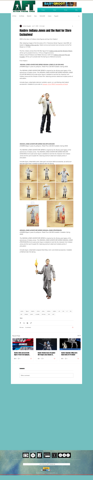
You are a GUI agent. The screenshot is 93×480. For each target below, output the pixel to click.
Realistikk (29, 16)
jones (43, 311)
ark (59, 311)
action (22, 311)
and (53, 314)
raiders (54, 311)
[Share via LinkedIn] (27, 323)
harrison (44, 314)
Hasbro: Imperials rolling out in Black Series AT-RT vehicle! (69, 354)
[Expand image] (28, 173)
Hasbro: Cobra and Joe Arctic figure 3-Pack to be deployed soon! (21, 354)
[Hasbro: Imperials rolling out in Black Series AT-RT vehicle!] (70, 344)
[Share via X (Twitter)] (24, 323)
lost (63, 311)
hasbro (32, 311)
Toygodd (56, 16)
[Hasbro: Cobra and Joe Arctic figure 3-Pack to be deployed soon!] (22, 344)
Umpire (49, 16)
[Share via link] (31, 323)
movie (38, 311)
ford (49, 314)
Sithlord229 (42, 16)
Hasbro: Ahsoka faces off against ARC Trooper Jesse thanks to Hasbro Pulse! (46, 354)
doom (31, 314)
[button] (78, 16)
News (35, 16)
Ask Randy (21, 16)
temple (26, 314)
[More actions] (72, 26)
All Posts (14, 16)
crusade (37, 314)
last (21, 314)
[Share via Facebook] (20, 323)
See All (79, 335)
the (70, 311)
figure (27, 311)
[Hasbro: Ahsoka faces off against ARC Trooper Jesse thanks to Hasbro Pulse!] (46, 344)
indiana (48, 311)
